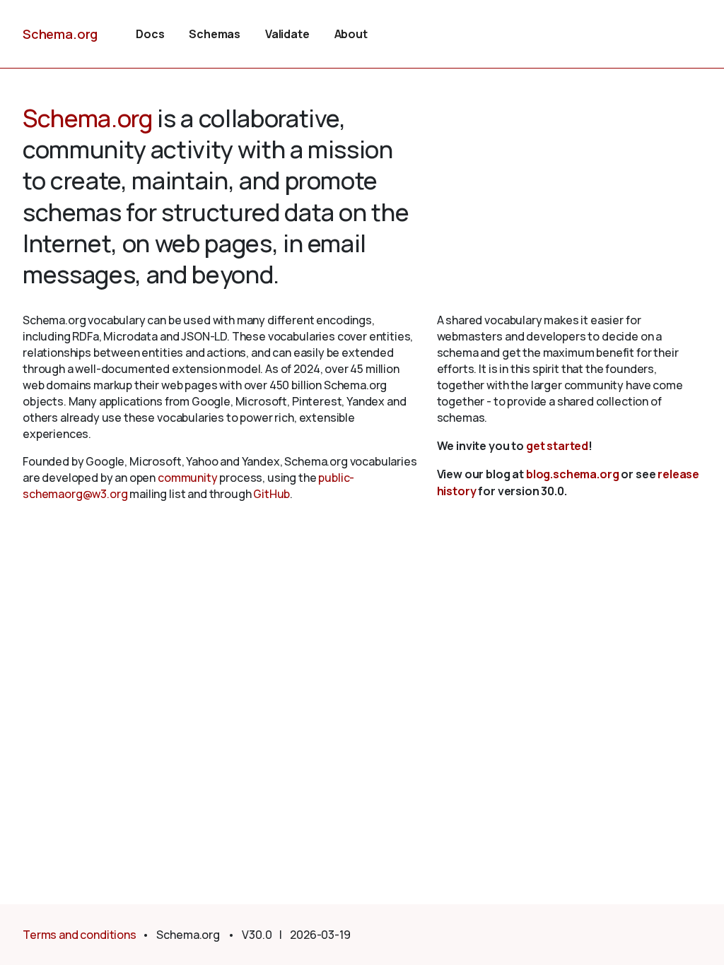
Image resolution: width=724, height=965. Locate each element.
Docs (150, 34)
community (188, 477)
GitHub (271, 494)
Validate (287, 34)
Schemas (214, 34)
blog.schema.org (572, 474)
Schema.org (60, 33)
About (351, 34)
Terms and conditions (79, 934)
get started (557, 446)
